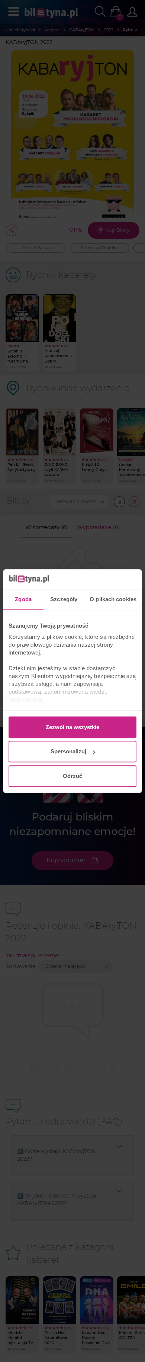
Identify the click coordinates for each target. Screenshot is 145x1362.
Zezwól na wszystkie (72, 727)
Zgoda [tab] (23, 599)
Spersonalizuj (68, 751)
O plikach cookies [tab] (113, 599)
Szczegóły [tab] (63, 599)
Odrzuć (72, 776)
